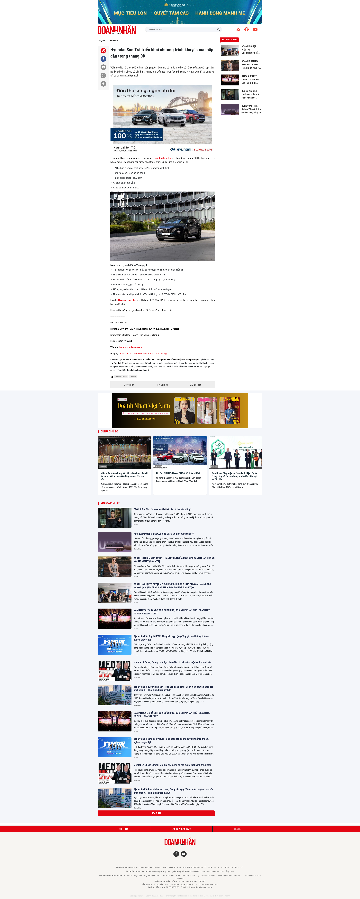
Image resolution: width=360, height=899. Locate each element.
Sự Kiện (136, 603)
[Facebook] (246, 29)
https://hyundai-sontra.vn (131, 347)
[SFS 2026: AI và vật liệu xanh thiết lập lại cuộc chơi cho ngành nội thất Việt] (114, 873)
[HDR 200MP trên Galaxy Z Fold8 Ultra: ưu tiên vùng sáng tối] (114, 542)
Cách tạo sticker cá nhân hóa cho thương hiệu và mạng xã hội (164, 815)
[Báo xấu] (103, 84)
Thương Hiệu (137, 549)
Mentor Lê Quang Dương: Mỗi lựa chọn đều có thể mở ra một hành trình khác (172, 662)
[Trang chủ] (103, 50)
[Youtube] (255, 29)
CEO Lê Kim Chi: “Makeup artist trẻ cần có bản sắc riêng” (162, 509)
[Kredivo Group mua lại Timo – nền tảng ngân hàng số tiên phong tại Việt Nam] (114, 848)
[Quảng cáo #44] (180, 410)
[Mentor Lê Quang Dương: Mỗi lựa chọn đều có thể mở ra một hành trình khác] (114, 671)
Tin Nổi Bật (103, 466)
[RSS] (238, 29)
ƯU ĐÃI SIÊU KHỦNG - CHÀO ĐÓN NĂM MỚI (178, 473)
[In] (103, 75)
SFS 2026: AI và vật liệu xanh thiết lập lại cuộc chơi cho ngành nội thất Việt (172, 864)
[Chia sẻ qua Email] (103, 67)
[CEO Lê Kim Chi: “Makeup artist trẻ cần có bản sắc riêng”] (114, 518)
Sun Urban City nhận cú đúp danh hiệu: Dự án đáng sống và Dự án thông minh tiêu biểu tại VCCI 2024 (234, 476)
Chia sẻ (136, 524)
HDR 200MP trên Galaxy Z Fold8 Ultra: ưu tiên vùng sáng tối (164, 533)
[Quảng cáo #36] (180, 12)
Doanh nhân (137, 678)
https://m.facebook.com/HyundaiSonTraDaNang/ (143, 353)
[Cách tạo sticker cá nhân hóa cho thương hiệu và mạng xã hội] (114, 824)
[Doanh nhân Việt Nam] (117, 29)
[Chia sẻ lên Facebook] (103, 59)
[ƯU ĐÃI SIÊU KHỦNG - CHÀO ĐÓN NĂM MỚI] (179, 452)
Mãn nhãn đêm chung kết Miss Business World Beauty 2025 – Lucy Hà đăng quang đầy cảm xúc (124, 476)
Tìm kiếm (218, 29)
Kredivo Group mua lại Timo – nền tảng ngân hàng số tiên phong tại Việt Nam (173, 839)
